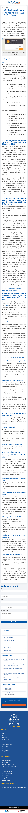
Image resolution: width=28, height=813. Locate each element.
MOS (7, 7)
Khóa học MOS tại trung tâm (10, 640)
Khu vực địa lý (4, 605)
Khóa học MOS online (8, 637)
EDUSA (7, 305)
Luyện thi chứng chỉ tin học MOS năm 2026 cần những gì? (14, 674)
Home (3, 7)
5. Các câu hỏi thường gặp (10, 110)
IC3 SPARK (4, 737)
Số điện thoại (3, 594)
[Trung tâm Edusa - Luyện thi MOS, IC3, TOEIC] (14, 2)
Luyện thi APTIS (6, 780)
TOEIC (3, 748)
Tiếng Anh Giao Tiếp (7, 744)
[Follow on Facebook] (10, 724)
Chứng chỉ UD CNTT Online (8, 769)
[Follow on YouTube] (17, 724)
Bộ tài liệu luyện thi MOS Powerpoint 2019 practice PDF (13, 669)
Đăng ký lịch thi (7, 647)
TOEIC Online (5, 775)
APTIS (3, 753)
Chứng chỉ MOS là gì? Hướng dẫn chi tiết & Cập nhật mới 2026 (14, 660)
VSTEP (3, 746)
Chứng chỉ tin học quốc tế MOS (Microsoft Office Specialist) (13, 678)
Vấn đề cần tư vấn (4, 610)
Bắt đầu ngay (14, 705)
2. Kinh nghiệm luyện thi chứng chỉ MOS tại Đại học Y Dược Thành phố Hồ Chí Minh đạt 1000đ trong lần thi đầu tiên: (14, 72)
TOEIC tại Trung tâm (7, 773)
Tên (1, 588)
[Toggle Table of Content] (3, 62)
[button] (2, 2)
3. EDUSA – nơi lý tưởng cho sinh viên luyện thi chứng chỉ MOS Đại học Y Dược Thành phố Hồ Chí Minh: (14, 78)
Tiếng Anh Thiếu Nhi (7, 751)
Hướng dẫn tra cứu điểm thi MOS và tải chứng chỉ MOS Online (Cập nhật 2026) (14, 665)
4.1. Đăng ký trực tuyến (14, 102)
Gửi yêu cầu (14, 621)
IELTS (7, 746)
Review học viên (7, 650)
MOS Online (5, 762)
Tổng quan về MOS (8, 634)
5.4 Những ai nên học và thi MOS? (17, 127)
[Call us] (15, 724)
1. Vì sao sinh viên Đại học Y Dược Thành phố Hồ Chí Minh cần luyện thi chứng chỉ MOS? (14, 66)
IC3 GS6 (4, 735)
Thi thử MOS (7, 644)
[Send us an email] (13, 724)
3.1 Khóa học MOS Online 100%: (16, 84)
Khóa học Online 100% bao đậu (16, 357)
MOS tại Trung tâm (6, 760)
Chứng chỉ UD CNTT (7, 742)
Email (2, 599)
